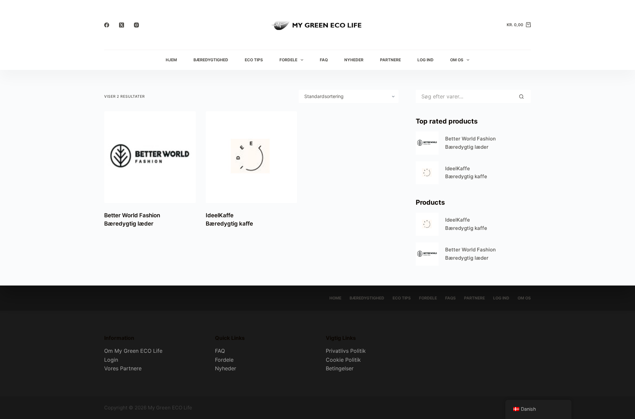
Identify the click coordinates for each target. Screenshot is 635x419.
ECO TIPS (254, 59)
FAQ (324, 59)
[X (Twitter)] (121, 25)
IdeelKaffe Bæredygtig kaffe (466, 172)
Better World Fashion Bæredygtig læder (470, 142)
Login (111, 359)
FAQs (450, 297)
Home (335, 297)
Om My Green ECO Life (133, 350)
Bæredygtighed (210, 59)
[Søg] (521, 96)
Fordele (288, 59)
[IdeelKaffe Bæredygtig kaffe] (251, 157)
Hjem (171, 59)
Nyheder (353, 59)
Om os (456, 59)
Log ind (425, 59)
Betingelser (340, 368)
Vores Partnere (123, 368)
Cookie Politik (343, 359)
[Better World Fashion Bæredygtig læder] (150, 157)
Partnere (390, 59)
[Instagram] (136, 25)
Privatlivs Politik (346, 350)
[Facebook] (106, 25)
